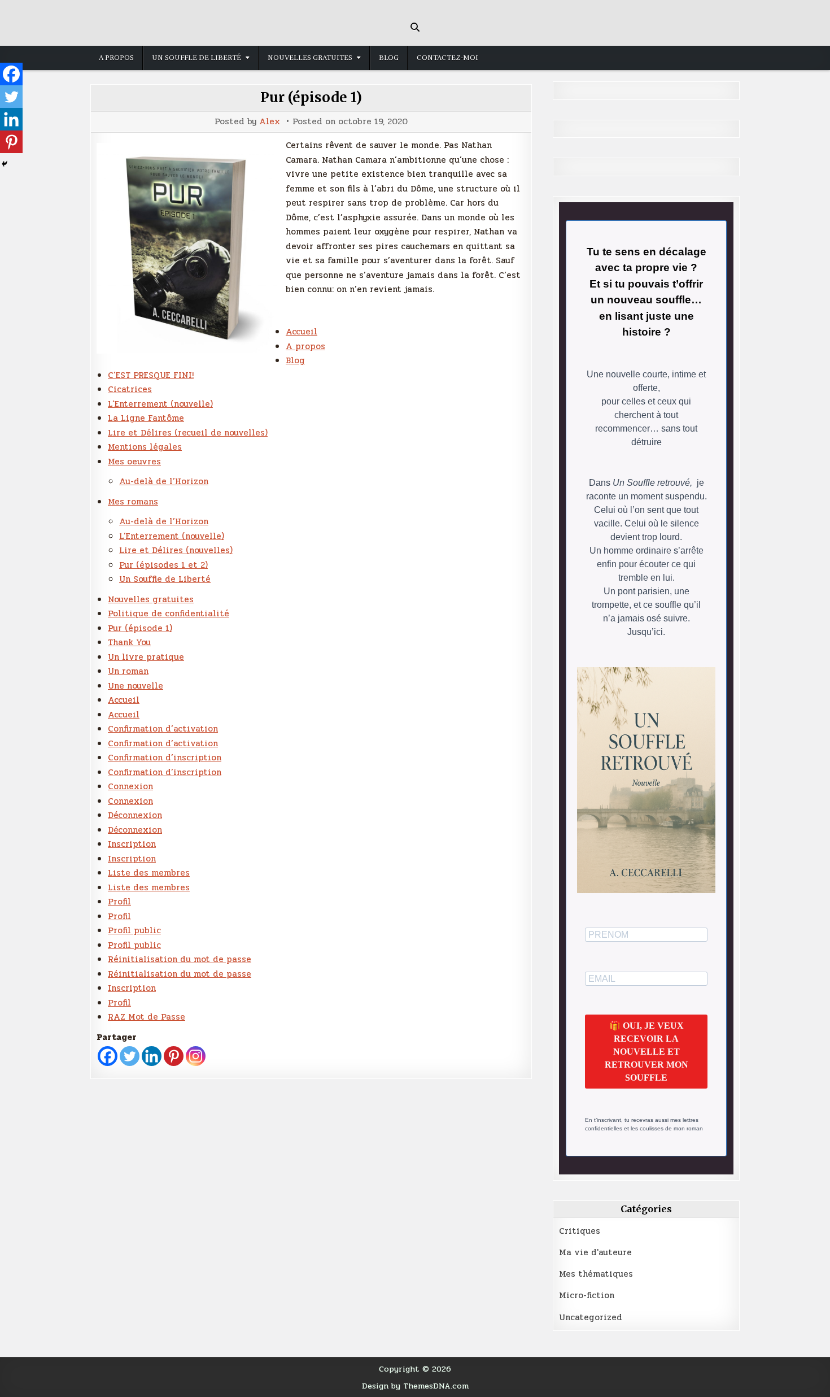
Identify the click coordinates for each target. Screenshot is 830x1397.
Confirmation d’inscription (164, 757)
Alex (269, 121)
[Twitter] (129, 1056)
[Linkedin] (151, 1056)
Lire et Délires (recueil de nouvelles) (188, 432)
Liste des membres (149, 873)
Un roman (128, 671)
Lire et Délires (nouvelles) (176, 550)
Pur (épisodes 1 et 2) (163, 565)
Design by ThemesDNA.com (415, 1385)
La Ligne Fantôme (146, 418)
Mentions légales (145, 447)
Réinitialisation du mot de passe (179, 959)
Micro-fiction (586, 1295)
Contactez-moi (447, 57)
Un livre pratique (146, 657)
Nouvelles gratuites (310, 57)
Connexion (130, 786)
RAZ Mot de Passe (146, 1017)
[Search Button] (415, 27)
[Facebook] (107, 1056)
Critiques (579, 1231)
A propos (116, 57)
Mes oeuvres (134, 461)
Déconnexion (135, 815)
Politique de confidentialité (168, 613)
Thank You (129, 642)
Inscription (132, 844)
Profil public (134, 930)
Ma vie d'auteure (595, 1252)
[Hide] (4, 163)
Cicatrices (130, 389)
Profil (119, 901)
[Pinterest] (174, 1056)
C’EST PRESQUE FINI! (151, 375)
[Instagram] (196, 1056)
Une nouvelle (135, 686)
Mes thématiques (596, 1274)
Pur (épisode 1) (311, 97)
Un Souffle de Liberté (196, 57)
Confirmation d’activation (163, 729)
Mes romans (133, 501)
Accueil (301, 331)
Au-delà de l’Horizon (163, 481)
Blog (389, 57)
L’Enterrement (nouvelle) (160, 404)
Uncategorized (590, 1317)
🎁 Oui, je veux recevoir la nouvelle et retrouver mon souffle (646, 1051)
